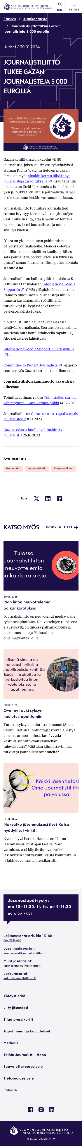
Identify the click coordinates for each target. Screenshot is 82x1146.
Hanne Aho (13, 468)
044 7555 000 (12, 940)
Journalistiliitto (37, 468)
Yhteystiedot (14, 996)
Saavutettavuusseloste (23, 1067)
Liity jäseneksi (15, 1008)
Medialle (11, 1043)
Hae (60, 10)
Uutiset (9, 47)
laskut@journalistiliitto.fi (19, 978)
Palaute (10, 1090)
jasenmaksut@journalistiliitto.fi (23, 953)
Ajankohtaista (35, 19)
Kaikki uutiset (59, 527)
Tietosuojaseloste (18, 1078)
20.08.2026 (10, 597)
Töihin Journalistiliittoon (24, 1055)
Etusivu (9, 19)
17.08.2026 (10, 819)
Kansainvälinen (63, 468)
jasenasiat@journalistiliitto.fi (22, 966)
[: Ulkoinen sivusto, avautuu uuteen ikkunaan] (36, 498)
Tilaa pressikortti (18, 1020)
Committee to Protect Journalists (30, 365)
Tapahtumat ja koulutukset (26, 1031)
